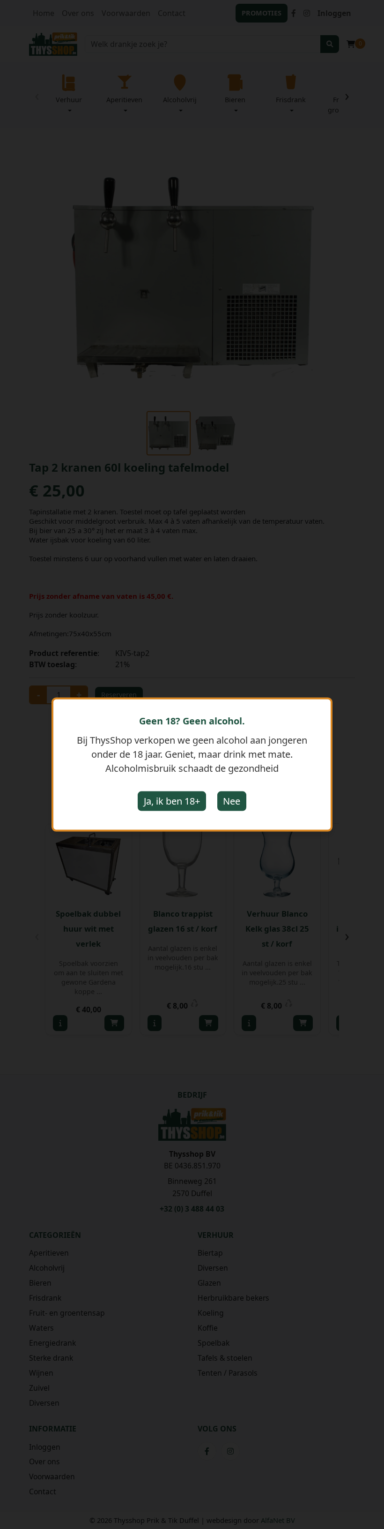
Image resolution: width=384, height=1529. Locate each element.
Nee (231, 801)
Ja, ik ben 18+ (172, 801)
